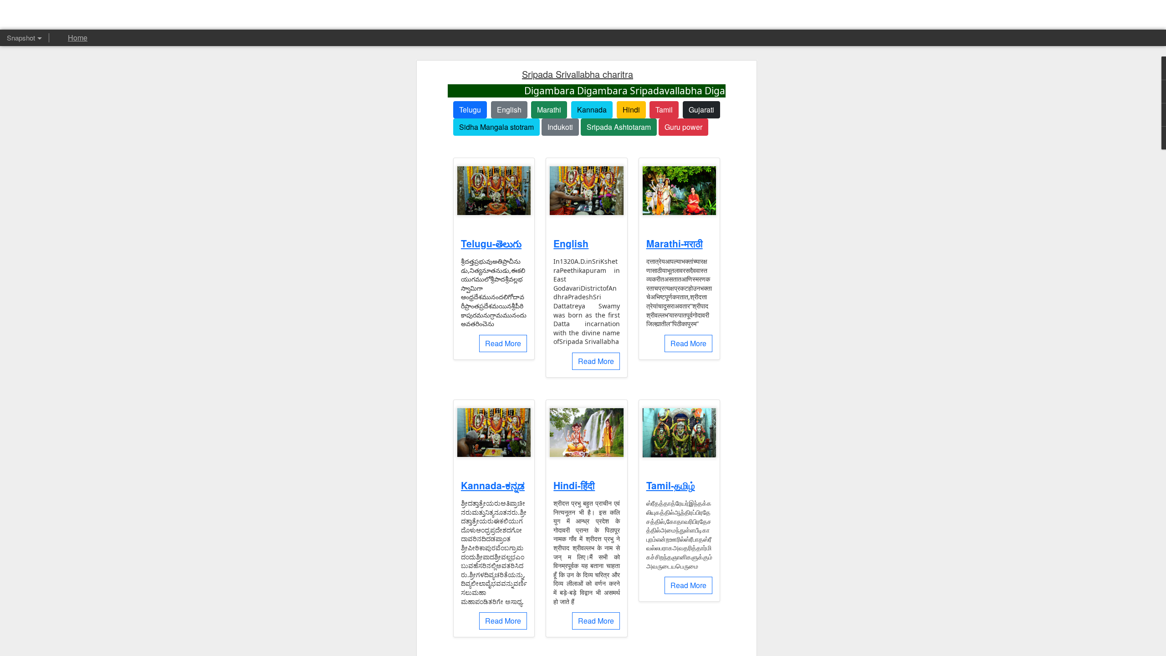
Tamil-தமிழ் (670, 485)
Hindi (631, 109)
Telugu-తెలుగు (491, 243)
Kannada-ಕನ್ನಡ (493, 485)
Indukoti (560, 127)
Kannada (592, 109)
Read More (503, 343)
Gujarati (701, 109)
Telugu (470, 109)
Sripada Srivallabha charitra (577, 74)
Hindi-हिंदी (574, 485)
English (509, 109)
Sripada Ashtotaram (619, 127)
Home (77, 37)
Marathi (549, 109)
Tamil (664, 109)
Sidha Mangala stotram (496, 127)
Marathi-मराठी (674, 243)
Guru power (683, 127)
